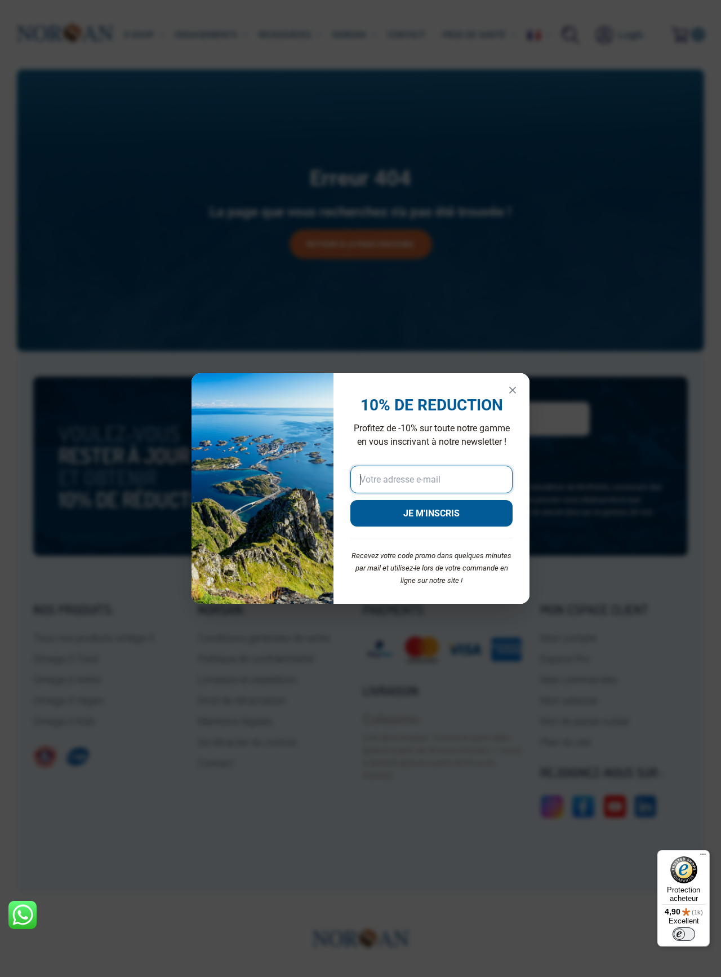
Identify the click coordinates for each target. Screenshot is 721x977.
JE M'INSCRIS (431, 513)
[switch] (684, 934)
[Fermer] (512, 390)
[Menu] (703, 857)
